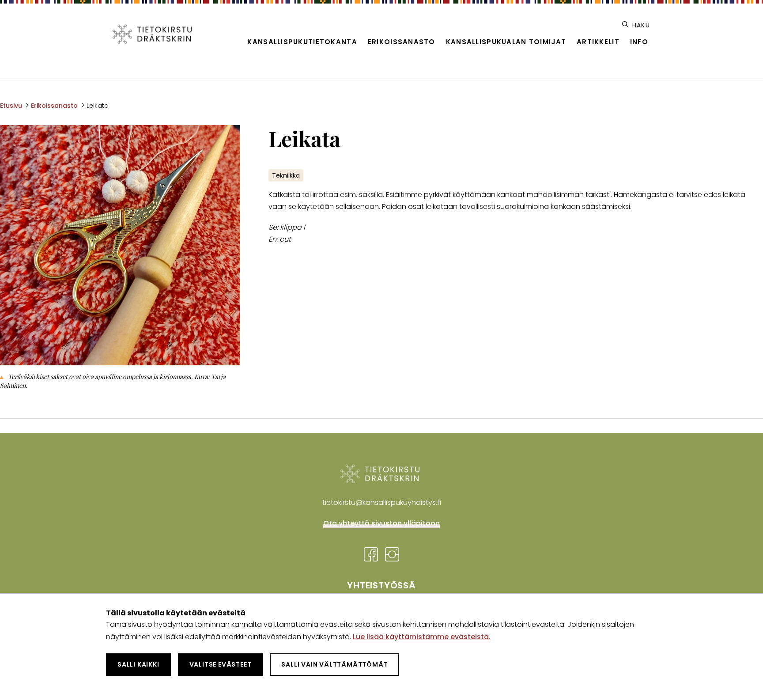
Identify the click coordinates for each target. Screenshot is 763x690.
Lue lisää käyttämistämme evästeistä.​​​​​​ (422, 637)
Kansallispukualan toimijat (506, 41)
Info (639, 41)
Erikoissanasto (401, 41)
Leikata (98, 105)
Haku (640, 25)
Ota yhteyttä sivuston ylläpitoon (381, 523)
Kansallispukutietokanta (302, 41)
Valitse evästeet (220, 664)
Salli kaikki (138, 664)
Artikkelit (598, 41)
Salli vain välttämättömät (334, 664)
